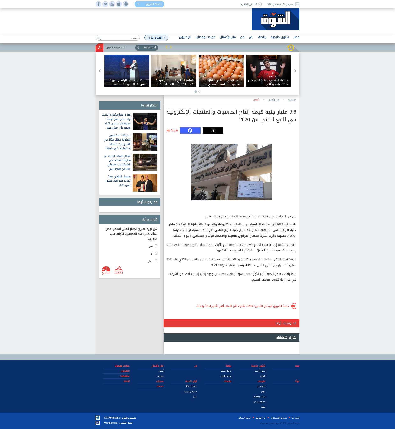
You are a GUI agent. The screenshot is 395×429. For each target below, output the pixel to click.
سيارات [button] (160, 381)
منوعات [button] (261, 381)
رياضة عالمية (225, 376)
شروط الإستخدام (279, 417)
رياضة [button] (262, 37)
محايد (150, 261)
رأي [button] (251, 37)
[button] (167, 47)
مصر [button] (296, 37)
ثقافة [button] (127, 381)
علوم (263, 391)
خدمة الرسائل (244, 417)
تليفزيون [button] (185, 37)
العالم (262, 376)
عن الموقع (261, 417)
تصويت (118, 272)
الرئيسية (292, 99)
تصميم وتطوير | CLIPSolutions (120, 417)
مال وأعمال (273, 99)
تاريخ (195, 397)
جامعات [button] (227, 381)
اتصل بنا (295, 417)
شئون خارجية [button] (280, 37)
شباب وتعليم (259, 397)
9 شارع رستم (259, 402)
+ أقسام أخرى (156, 37)
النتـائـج (106, 272)
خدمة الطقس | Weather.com (118, 422)
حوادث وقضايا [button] (205, 37)
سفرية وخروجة (191, 391)
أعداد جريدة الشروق (115, 47)
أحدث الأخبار (149, 47)
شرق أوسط (260, 371)
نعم (151, 246)
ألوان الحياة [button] (191, 381)
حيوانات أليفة (192, 386)
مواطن (160, 376)
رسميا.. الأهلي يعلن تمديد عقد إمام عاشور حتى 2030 (118, 181)
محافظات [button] (125, 376)
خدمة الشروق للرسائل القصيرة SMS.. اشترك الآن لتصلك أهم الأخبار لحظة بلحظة (243, 306)
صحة (263, 407)
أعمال (256, 99)
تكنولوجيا (261, 386)
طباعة (174, 131)
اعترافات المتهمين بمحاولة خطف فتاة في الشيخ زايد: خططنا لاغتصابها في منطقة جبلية (117, 144)
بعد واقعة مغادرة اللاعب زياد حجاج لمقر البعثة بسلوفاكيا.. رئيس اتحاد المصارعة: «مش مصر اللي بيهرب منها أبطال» (116, 123)
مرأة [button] (297, 381)
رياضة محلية (226, 371)
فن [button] (242, 37)
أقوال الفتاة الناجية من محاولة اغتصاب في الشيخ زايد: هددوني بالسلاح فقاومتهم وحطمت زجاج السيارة (117, 164)
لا (152, 253)
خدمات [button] (160, 386)
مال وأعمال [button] (228, 37)
